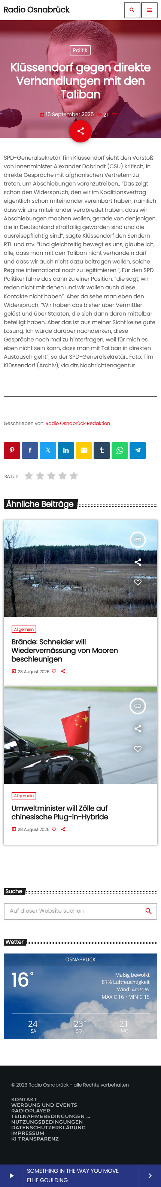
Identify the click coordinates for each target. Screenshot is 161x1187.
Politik (80, 50)
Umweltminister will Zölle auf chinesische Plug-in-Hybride (60, 812)
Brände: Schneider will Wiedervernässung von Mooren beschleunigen (65, 650)
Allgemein (24, 629)
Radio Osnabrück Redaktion (78, 423)
